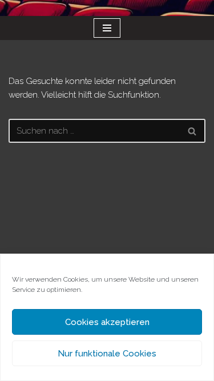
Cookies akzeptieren (107, 322)
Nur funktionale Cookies (107, 353)
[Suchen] (192, 131)
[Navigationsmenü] (107, 28)
